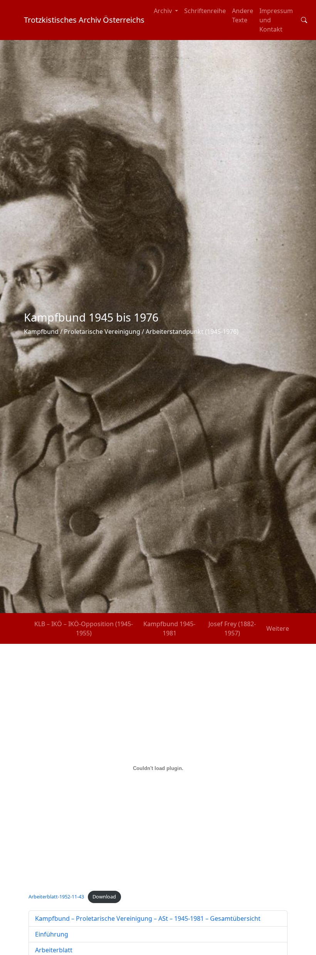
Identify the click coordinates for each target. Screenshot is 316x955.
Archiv (163, 11)
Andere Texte (242, 15)
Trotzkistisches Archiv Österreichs (84, 20)
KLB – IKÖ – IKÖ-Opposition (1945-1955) (83, 628)
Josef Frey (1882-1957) (232, 628)
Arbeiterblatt (53, 950)
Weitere (277, 628)
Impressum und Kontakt (276, 20)
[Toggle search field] (304, 20)
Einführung (51, 934)
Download (104, 896)
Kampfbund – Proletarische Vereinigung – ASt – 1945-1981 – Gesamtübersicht (148, 918)
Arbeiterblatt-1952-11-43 (56, 896)
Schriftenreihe (205, 11)
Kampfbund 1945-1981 (169, 628)
